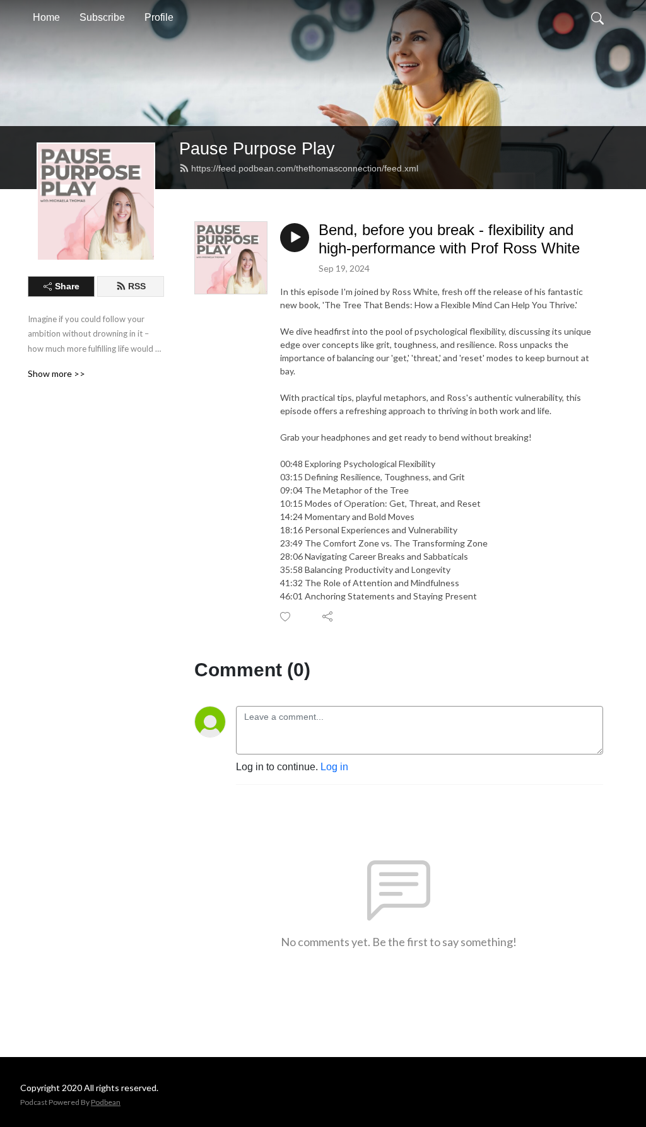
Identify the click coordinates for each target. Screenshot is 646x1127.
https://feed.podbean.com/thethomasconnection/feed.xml (304, 168)
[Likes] (286, 616)
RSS (137, 286)
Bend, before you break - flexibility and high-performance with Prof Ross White (449, 239)
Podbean (105, 1102)
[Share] (328, 616)
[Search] (597, 17)
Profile (158, 17)
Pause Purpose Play (257, 148)
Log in (334, 766)
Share (67, 286)
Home (46, 17)
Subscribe (102, 17)
